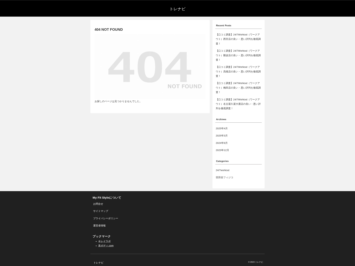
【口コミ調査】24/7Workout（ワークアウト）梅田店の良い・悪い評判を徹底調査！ (238, 88)
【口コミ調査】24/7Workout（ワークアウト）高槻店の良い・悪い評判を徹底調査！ (238, 71)
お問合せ (98, 203)
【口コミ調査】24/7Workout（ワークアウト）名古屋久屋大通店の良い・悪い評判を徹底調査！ (238, 104)
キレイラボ (104, 241)
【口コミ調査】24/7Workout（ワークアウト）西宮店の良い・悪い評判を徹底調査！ (238, 39)
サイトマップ (100, 211)
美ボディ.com (106, 245)
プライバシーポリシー (105, 218)
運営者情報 (99, 225)
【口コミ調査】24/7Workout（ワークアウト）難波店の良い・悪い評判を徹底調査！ (238, 55)
